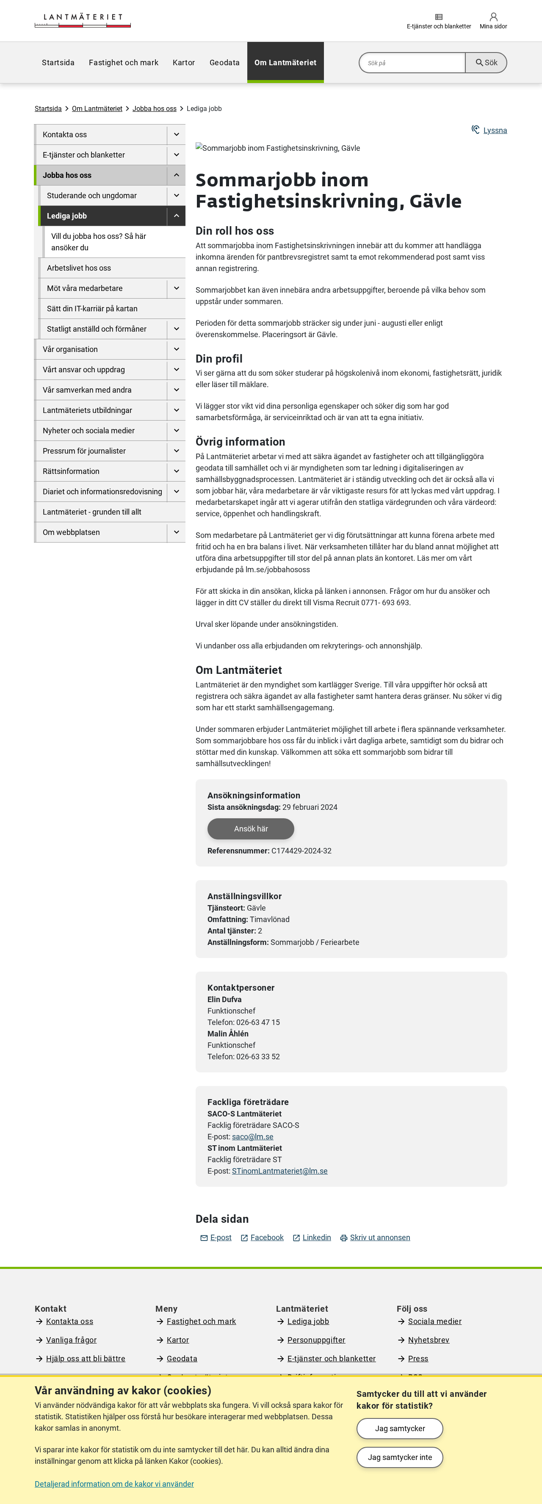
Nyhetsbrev (429, 1339)
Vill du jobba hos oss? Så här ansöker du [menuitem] (98, 242)
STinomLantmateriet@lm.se (280, 1170)
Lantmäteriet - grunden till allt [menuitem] (92, 511)
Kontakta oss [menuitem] (65, 134)
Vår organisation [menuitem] (70, 349)
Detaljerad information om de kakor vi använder (114, 1483)
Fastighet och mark (201, 1321)
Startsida (48, 109)
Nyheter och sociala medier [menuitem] (89, 430)
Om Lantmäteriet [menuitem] (285, 62)
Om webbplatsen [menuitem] (71, 532)
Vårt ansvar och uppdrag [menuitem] (84, 369)
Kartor (178, 1339)
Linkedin (311, 1237)
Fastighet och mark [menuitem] (123, 62)
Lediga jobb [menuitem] (67, 215)
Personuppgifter (317, 1339)
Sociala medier (435, 1321)
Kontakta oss (69, 1321)
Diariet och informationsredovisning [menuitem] (102, 491)
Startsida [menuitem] (58, 62)
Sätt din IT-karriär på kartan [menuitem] (92, 308)
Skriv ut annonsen (375, 1237)
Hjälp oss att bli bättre (85, 1358)
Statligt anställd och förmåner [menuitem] (97, 328)
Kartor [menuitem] (184, 62)
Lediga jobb (308, 1321)
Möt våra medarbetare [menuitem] (85, 288)
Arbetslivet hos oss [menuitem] (79, 267)
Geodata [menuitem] (225, 62)
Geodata (182, 1358)
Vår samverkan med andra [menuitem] (87, 389)
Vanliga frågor (71, 1339)
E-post (216, 1237)
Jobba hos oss (155, 109)
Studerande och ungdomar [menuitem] (92, 195)
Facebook (262, 1237)
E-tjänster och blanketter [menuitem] (84, 154)
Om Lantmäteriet (97, 109)
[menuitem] (176, 136)
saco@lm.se (253, 1136)
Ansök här (251, 828)
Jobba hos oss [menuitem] (67, 175)
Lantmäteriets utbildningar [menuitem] (87, 410)
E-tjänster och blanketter (332, 1358)
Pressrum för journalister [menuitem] (84, 450)
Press (418, 1358)
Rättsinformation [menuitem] (71, 471)
